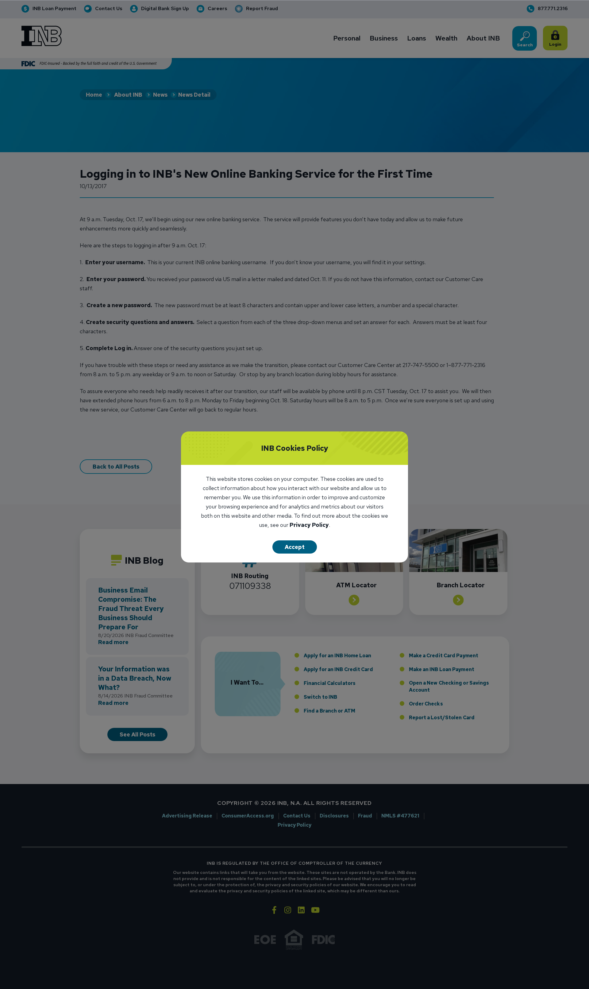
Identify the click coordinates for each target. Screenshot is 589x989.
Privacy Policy (309, 525)
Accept (295, 547)
